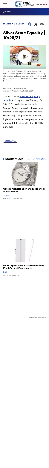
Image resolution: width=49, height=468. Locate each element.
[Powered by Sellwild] (42, 318)
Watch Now (41, 4)
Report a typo (10, 141)
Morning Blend (13, 23)
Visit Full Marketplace (37, 159)
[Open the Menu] (4, 4)
